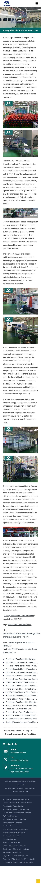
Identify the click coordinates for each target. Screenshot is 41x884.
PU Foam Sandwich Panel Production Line (18, 862)
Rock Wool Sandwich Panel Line (14, 819)
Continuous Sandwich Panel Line (15, 846)
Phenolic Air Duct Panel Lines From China (23, 689)
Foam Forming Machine (11, 842)
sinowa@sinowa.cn (18, 752)
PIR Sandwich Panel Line (12, 852)
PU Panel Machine (9, 839)
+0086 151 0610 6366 (19, 760)
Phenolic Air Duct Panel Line (19, 625)
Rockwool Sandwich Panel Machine (15, 829)
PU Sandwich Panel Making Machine (16, 799)
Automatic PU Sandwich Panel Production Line (19, 859)
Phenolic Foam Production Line (18, 709)
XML (6, 788)
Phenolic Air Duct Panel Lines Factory (21, 676)
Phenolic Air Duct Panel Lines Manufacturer (23, 686)
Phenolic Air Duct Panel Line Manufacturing (23, 702)
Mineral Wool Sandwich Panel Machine (17, 813)
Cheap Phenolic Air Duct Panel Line (19, 616)
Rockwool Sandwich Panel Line (14, 832)
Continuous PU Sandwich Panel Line (16, 849)
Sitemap (12, 788)
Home (18, 731)
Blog (27, 731)
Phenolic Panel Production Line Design (22, 679)
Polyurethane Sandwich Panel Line (15, 856)
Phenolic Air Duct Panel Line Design (20, 659)
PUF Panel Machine (10, 816)
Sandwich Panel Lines (20, 791)
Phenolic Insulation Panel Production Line (23, 705)
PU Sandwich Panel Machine (13, 806)
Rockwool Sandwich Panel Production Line (18, 803)
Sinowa (8, 3)
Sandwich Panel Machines (26, 788)
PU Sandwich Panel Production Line (16, 809)
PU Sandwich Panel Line (11, 836)
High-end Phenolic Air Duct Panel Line (21, 719)
